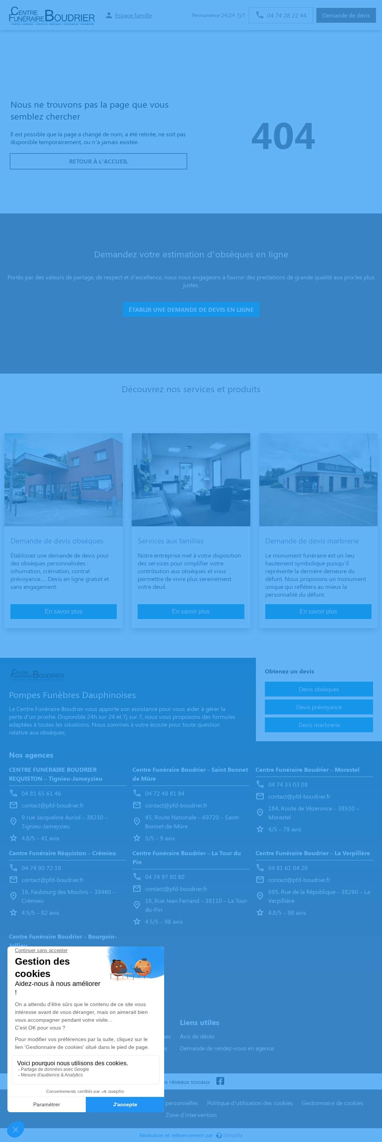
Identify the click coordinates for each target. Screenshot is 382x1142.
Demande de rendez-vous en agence (227, 1048)
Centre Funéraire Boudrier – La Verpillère (313, 853)
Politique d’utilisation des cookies (250, 1103)
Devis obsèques (319, 689)
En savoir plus (63, 611)
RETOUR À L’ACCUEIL (98, 161)
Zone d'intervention (191, 1115)
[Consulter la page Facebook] (220, 1081)
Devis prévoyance (319, 707)
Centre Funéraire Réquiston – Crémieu (62, 853)
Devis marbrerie (319, 725)
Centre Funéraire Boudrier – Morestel (308, 769)
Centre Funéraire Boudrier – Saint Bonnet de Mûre (190, 773)
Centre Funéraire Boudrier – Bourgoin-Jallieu (63, 940)
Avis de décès (197, 1036)
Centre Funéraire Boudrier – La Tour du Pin (186, 857)
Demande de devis (346, 15)
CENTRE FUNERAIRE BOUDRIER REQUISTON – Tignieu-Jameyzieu (56, 773)
